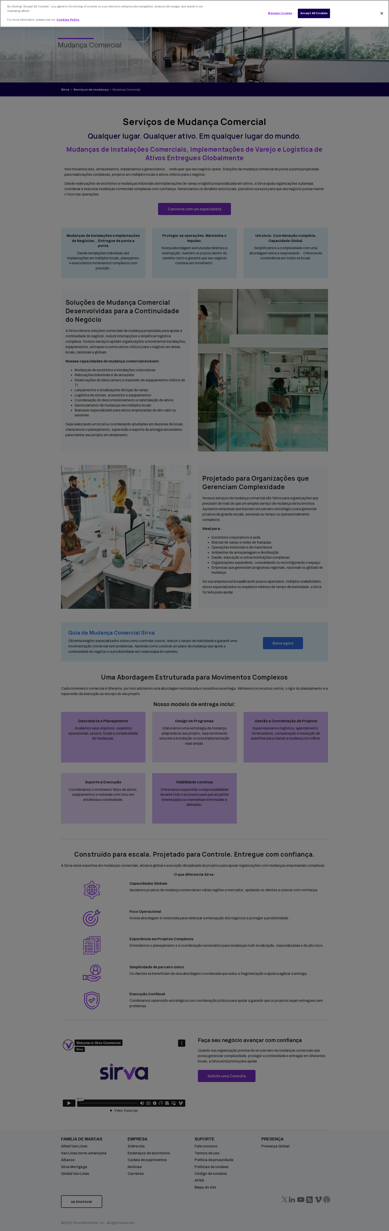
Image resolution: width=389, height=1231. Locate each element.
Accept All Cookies (314, 13)
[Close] (382, 13)
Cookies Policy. (68, 19)
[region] (194, 13)
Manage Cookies (280, 13)
